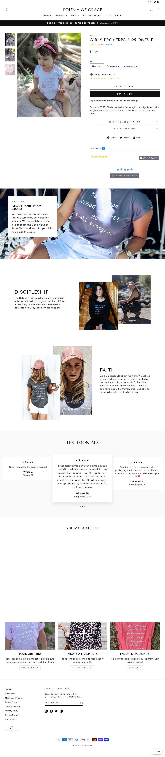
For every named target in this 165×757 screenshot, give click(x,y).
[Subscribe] (81, 703)
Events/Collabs (12, 715)
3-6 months (113, 66)
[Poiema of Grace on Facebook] (51, 711)
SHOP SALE (135, 668)
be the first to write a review (124, 176)
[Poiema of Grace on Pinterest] (61, 711)
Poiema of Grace (82, 10)
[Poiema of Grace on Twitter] (56, 711)
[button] (149, 158)
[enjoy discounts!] (135, 636)
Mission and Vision (13, 698)
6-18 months (130, 66)
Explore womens (82, 668)
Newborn (97, 66)
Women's (61, 15)
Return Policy (11, 702)
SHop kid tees (30, 668)
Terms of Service (12, 706)
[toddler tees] (30, 636)
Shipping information (125, 122)
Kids (108, 15)
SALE (118, 15)
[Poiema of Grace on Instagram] (46, 711)
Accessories (92, 15)
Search (8, 689)
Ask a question (125, 128)
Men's (75, 15)
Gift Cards (10, 693)
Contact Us (10, 719)
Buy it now (125, 94)
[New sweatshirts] (82, 636)
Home (47, 15)
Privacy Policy (11, 710)
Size (93, 61)
